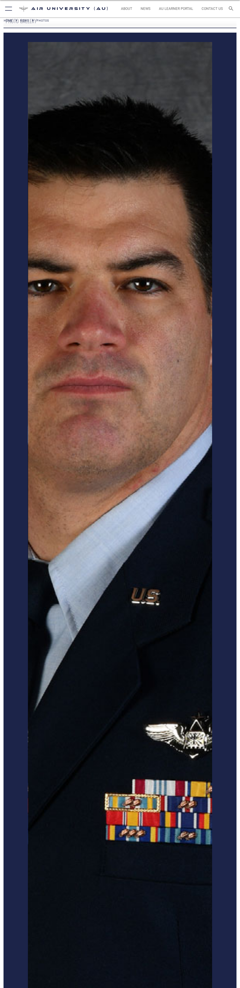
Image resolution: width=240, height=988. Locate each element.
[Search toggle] (232, 9)
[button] (7, 9)
